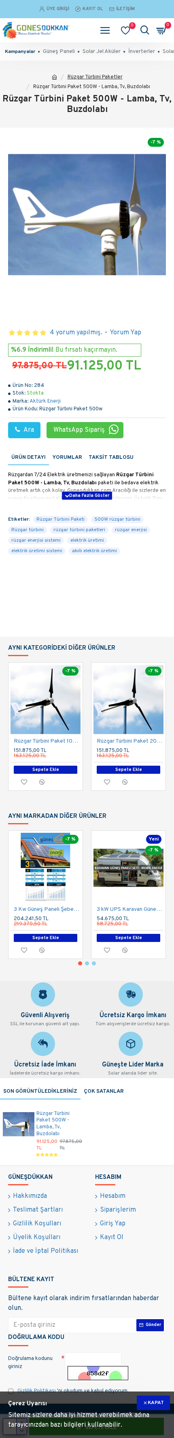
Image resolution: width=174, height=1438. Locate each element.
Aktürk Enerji (45, 401)
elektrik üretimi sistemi (36, 551)
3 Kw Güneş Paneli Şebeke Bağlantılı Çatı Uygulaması (47, 909)
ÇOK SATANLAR (104, 1091)
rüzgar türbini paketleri (79, 530)
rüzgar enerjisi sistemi (36, 540)
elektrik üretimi (87, 540)
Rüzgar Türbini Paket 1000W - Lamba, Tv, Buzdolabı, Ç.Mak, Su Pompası (47, 741)
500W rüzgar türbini (117, 519)
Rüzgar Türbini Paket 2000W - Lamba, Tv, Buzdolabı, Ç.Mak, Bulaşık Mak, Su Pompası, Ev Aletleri (130, 741)
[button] (80, 963)
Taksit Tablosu (111, 457)
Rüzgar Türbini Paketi (60, 519)
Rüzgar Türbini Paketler (95, 77)
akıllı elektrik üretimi (94, 551)
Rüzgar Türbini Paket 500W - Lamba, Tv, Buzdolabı (53, 1124)
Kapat (156, 1403)
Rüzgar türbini (27, 530)
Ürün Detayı (28, 457)
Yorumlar (67, 457)
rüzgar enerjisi (131, 530)
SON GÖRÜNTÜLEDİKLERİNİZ (40, 1091)
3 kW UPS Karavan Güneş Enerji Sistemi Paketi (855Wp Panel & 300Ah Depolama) (130, 909)
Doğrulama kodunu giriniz (30, 1363)
